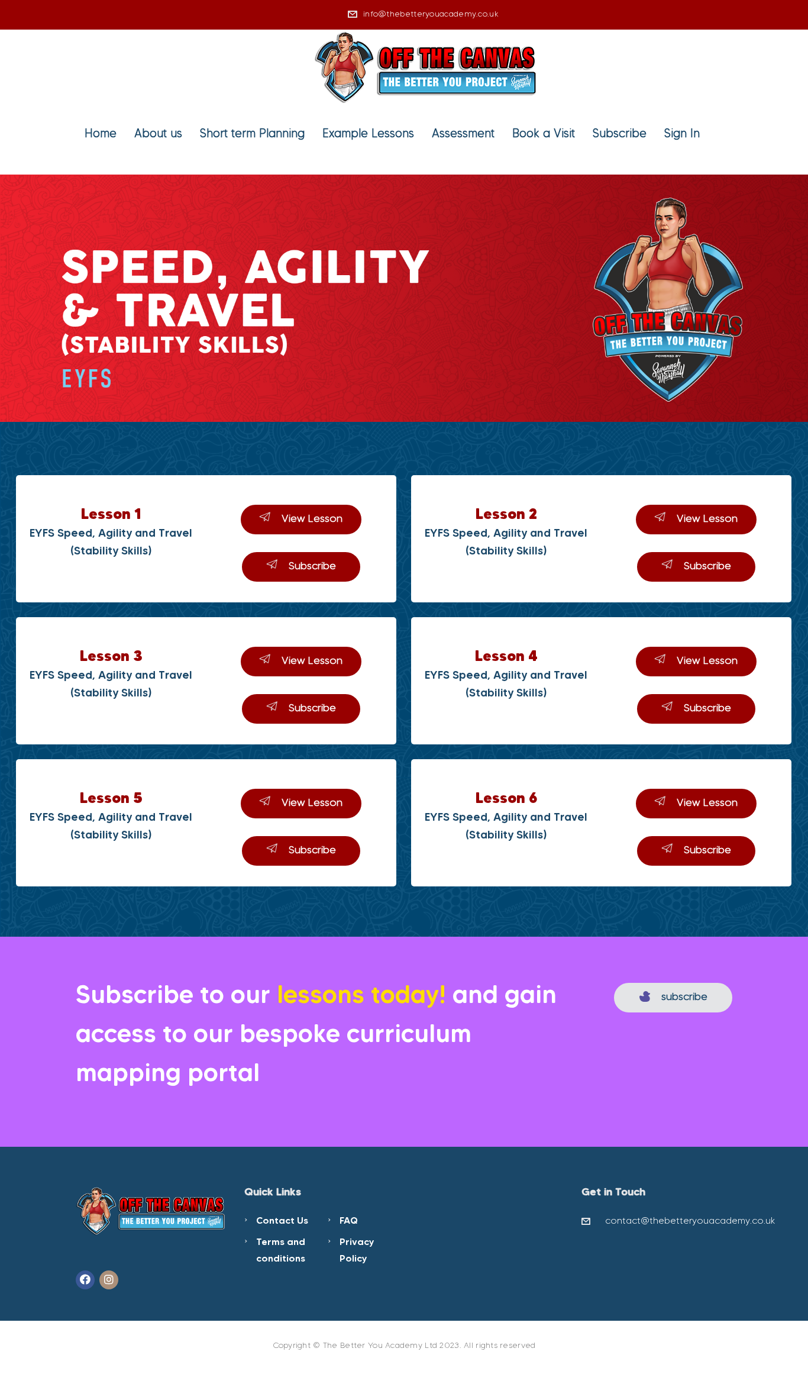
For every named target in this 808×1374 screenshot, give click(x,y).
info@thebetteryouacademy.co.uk (431, 14)
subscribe (684, 996)
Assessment (463, 133)
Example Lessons (368, 133)
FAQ (349, 1220)
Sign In (682, 133)
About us (158, 133)
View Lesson (312, 518)
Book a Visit (543, 133)
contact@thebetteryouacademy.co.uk (690, 1220)
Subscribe (620, 133)
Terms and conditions (280, 1250)
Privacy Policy (357, 1250)
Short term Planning (252, 133)
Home (101, 133)
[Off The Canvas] (426, 65)
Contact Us (282, 1220)
